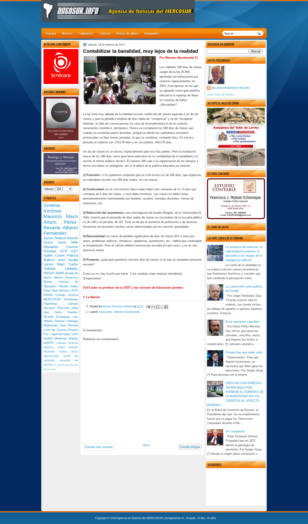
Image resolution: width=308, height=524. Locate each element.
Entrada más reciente (99, 447)
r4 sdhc (211, 518)
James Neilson (55, 238)
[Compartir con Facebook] (166, 307)
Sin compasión (235, 431)
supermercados (61, 334)
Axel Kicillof (68, 260)
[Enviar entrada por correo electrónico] (147, 306)
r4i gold (191, 518)
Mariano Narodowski (127, 311)
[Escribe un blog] (157, 307)
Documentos (151, 33)
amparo (73, 338)
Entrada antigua (190, 447)
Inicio (146, 445)
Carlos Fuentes (66, 312)
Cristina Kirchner (53, 208)
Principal (51, 33)
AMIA (60, 273)
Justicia (73, 295)
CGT (74, 251)
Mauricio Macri (61, 216)
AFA (75, 334)
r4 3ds (201, 518)
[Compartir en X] (162, 307)
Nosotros (67, 33)
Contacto (104, 33)
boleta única (68, 351)
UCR (65, 251)
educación (106, 311)
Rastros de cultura (127, 33)
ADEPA (50, 343)
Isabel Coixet (55, 255)
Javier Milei (67, 242)
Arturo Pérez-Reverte (61, 224)
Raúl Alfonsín (61, 290)
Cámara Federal (67, 343)
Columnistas (86, 33)
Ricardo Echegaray (58, 316)
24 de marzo (50, 369)
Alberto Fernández (61, 230)
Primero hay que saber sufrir (243, 352)
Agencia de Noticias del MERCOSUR (140, 518)
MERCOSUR (54, 299)
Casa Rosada (69, 325)
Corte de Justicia (56, 330)
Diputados (55, 247)
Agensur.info (53, 356)
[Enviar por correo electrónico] (153, 307)
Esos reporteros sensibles (242, 321)
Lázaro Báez (56, 264)
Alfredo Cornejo (56, 295)
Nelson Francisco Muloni (230, 88)
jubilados (71, 268)
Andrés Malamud (56, 338)
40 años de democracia (65, 365)
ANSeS (50, 273)
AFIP (74, 290)
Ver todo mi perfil (221, 94)
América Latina (56, 347)
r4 (182, 518)
